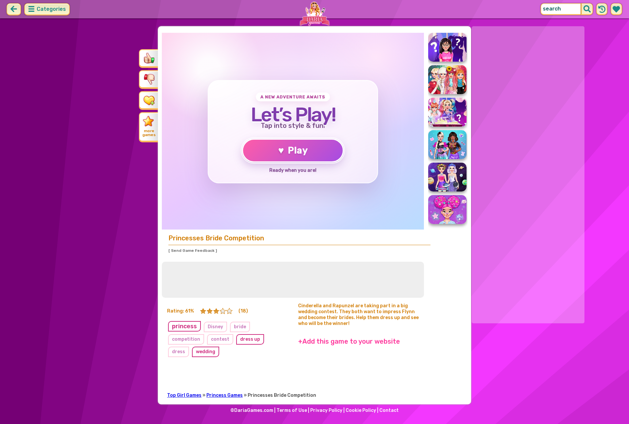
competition (186, 339)
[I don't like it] (149, 79)
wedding (205, 351)
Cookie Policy (361, 410)
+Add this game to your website (349, 341)
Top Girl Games (184, 395)
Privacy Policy (326, 410)
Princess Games (224, 395)
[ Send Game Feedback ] (192, 250)
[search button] (587, 9)
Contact (389, 410)
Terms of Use (291, 410)
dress (178, 351)
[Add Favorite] (149, 100)
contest (220, 339)
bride (240, 327)
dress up (250, 339)
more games (149, 133)
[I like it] (149, 58)
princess (184, 326)
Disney (215, 327)
